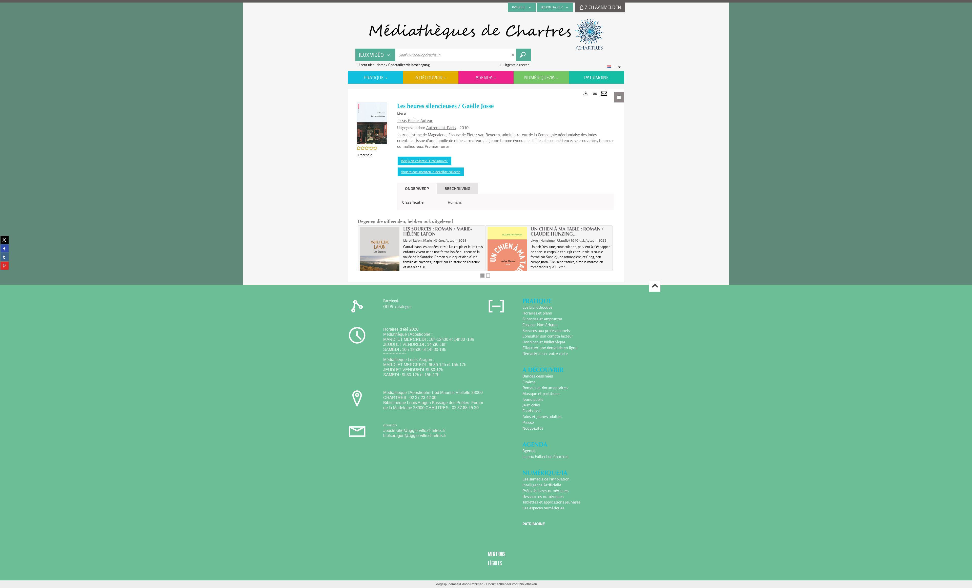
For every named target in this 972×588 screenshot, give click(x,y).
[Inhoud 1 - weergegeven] (482, 276)
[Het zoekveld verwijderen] (513, 55)
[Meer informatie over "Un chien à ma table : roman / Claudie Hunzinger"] (507, 256)
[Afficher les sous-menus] (529, 7)
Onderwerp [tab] (417, 188)
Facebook (391, 300)
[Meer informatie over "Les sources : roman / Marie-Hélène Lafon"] (380, 256)
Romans (455, 202)
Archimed (476, 584)
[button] (372, 122)
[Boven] (654, 286)
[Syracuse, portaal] (486, 34)
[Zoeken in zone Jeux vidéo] (523, 55)
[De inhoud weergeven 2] (488, 276)
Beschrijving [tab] (457, 188)
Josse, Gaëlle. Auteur (415, 120)
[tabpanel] (486, 185)
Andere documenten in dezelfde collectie (430, 171)
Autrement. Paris (441, 127)
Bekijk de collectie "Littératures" (424, 160)
